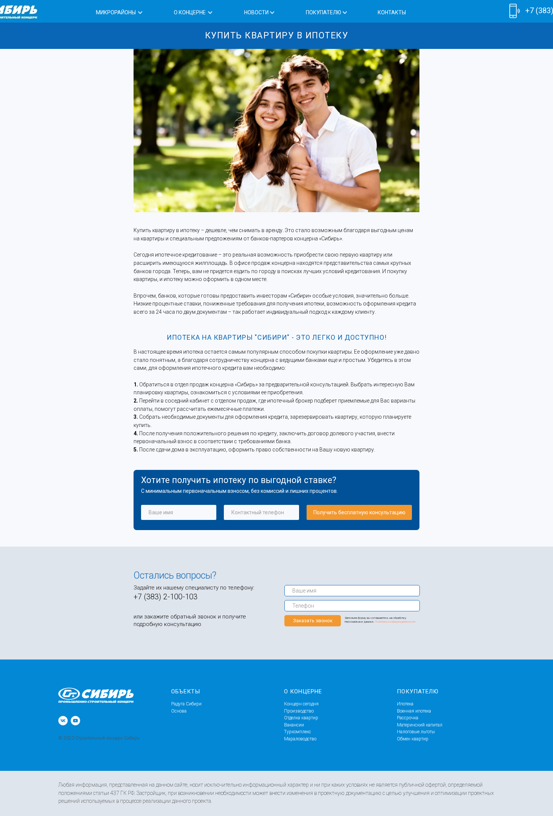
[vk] (63, 720)
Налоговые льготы (416, 731)
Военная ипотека (414, 711)
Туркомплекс (297, 731)
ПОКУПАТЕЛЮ (323, 12)
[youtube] (75, 720)
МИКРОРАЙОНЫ (116, 12)
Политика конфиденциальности (395, 621)
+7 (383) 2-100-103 (166, 596)
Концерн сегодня (301, 704)
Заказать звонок (313, 620)
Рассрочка (407, 717)
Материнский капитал (419, 725)
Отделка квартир (301, 717)
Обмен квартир (412, 739)
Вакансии (294, 725)
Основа (179, 711)
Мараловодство (300, 739)
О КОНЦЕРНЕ (190, 12)
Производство (299, 711)
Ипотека (405, 704)
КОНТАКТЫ (392, 12)
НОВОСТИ (256, 12)
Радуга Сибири (186, 704)
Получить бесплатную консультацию (359, 512)
